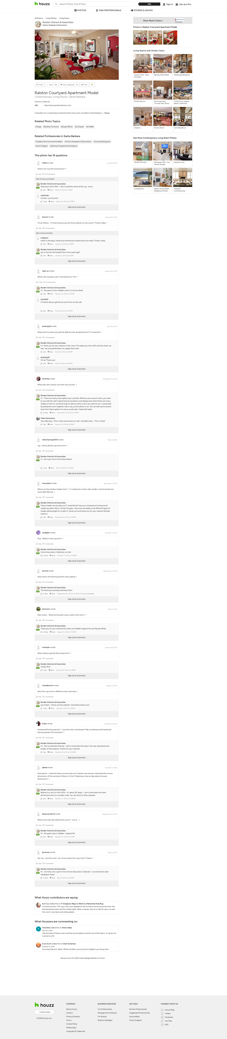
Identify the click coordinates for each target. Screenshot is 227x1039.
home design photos (88, 958)
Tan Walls (90, 127)
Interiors (137, 128)
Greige (38, 127)
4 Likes (45, 632)
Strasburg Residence (182, 75)
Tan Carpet (79, 127)
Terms (68, 1020)
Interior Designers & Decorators (55, 25)
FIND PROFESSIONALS (110, 10)
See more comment (44, 233)
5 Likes (45, 555)
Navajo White (67, 127)
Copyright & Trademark (75, 1031)
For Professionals (105, 1009)
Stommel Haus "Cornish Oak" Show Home (161, 102)
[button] (37, 174)
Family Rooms (139, 101)
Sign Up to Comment (76, 207)
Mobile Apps (71, 1027)
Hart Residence (180, 128)
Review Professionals (138, 1009)
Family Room (159, 128)
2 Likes (45, 413)
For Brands (102, 1016)
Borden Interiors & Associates (58, 22)
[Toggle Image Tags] (92, 85)
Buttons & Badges (105, 1020)
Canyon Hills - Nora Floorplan (141, 76)
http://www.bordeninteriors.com (57, 105)
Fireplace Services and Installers (49, 141)
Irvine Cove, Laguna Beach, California (181, 102)
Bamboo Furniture (51, 127)
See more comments (45, 179)
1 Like (45, 201)
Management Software (107, 1013)
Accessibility (134, 1016)
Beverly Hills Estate (161, 75)
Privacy (69, 1016)
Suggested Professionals (139, 1013)
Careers (69, 1013)
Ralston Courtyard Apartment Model (160, 27)
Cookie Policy (71, 1024)
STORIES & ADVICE (143, 10)
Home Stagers (41, 146)
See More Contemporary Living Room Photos (154, 138)
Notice (77, 1016)
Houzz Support (135, 1020)
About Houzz (71, 1009)
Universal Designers (102, 141)
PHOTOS (81, 10)
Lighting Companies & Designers (63, 146)
